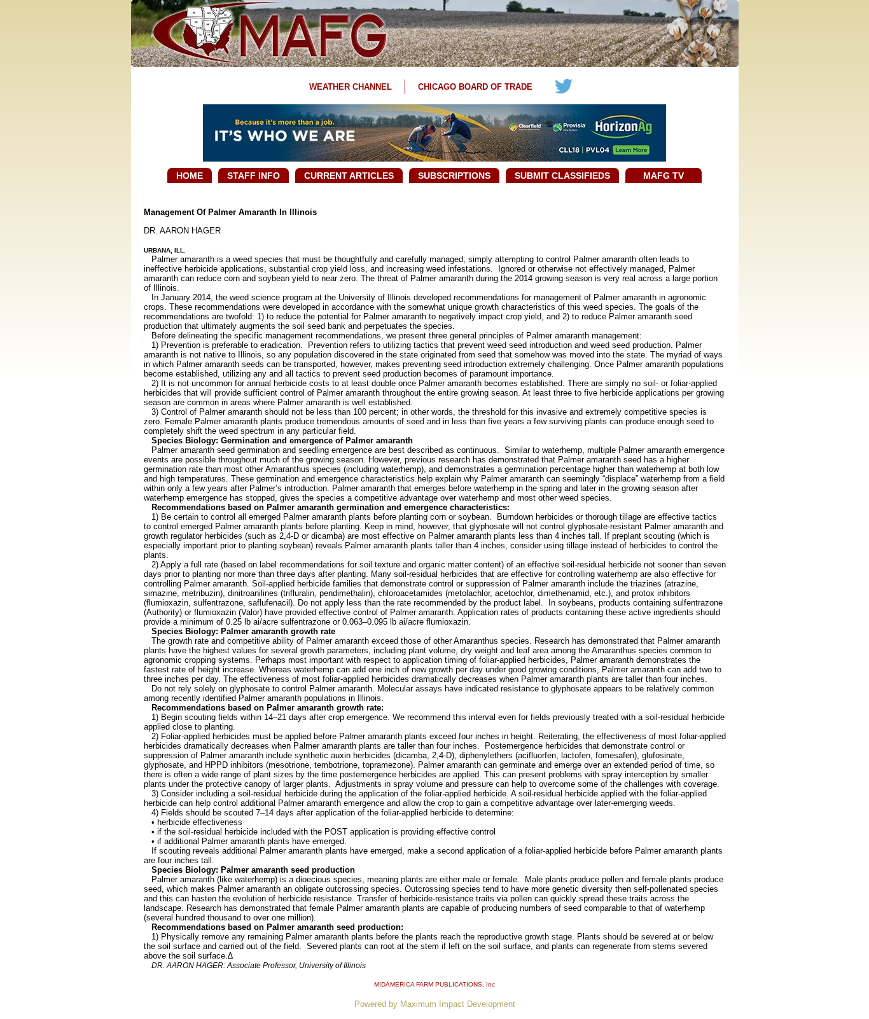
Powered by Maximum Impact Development (434, 1004)
